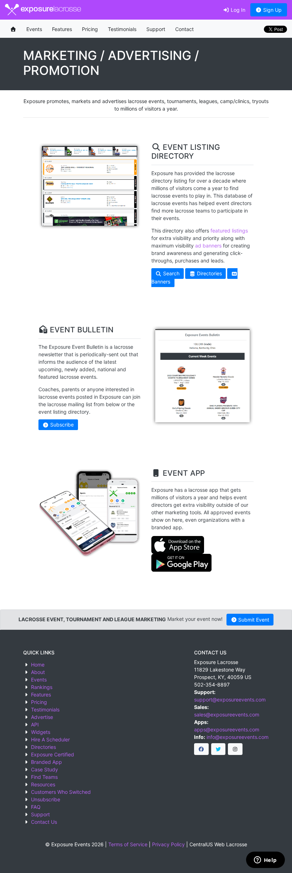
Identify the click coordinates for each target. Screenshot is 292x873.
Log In (237, 10)
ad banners (208, 245)
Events (34, 29)
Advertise (42, 717)
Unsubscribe (45, 799)
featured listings (229, 231)
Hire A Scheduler (50, 739)
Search (170, 274)
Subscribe (61, 425)
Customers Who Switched (61, 792)
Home (38, 665)
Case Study (44, 769)
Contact (184, 29)
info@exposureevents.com (237, 737)
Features (62, 29)
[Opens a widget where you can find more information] (265, 860)
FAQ (36, 807)
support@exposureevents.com (230, 699)
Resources (43, 784)
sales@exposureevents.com (226, 714)
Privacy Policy (168, 844)
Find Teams (44, 777)
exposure (50, 9)
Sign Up (272, 10)
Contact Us (44, 822)
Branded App (46, 762)
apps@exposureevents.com (226, 729)
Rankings (41, 687)
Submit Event (253, 620)
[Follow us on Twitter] (218, 749)
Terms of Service (127, 844)
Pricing (90, 29)
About (38, 672)
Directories (208, 274)
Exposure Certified (52, 754)
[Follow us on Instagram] (235, 749)
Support (155, 29)
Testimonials (122, 29)
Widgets (40, 732)
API (35, 724)
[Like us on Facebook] (201, 749)
